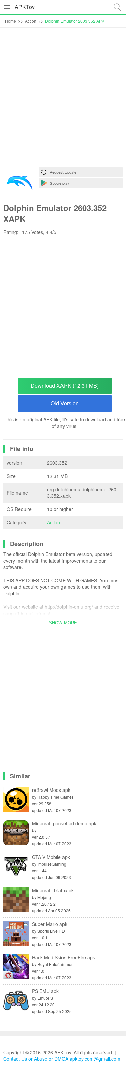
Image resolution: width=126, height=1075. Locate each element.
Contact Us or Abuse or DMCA (35, 1058)
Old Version (65, 403)
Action (53, 522)
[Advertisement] (63, 99)
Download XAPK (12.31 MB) (65, 385)
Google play (59, 183)
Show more (63, 622)
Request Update (63, 172)
